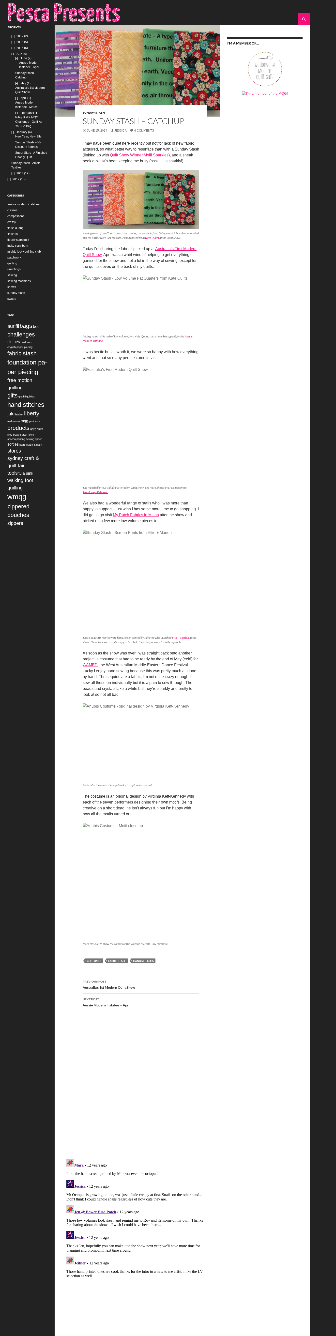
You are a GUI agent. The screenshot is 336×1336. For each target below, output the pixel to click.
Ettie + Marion (180, 637)
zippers (15, 523)
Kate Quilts (152, 238)
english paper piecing (19, 347)
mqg (24, 421)
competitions (15, 216)
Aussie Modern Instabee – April (107, 1002)
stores (14, 451)
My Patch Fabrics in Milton (136, 515)
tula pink (25, 473)
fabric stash (117, 960)
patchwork (14, 257)
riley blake (13, 434)
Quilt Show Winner (126, 155)
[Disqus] (137, 1084)
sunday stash (94, 112)
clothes (13, 341)
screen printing (16, 439)
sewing (12, 275)
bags (26, 326)
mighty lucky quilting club (24, 251)
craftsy (11, 222)
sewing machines (19, 281)
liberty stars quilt (18, 240)
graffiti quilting (26, 396)
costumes (94, 960)
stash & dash (34, 444)
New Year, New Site (28, 136)
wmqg (16, 497)
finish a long (15, 228)
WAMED (90, 665)
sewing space (34, 439)
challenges (21, 334)
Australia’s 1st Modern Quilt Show (109, 984)
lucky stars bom (17, 245)
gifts (12, 395)
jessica (120, 130)
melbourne (13, 421)
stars (22, 444)
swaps (11, 299)
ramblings (14, 269)
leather (19, 414)
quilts (40, 428)
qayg (33, 428)
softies (13, 444)
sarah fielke (27, 434)
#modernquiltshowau (95, 492)
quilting (12, 263)
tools (12, 473)
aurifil (13, 326)
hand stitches (143, 960)
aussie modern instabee (23, 204)
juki (11, 413)
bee (36, 326)
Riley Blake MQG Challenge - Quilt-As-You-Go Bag (29, 122)
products (18, 428)
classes (12, 210)
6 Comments (144, 130)
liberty (31, 413)
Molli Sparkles (156, 155)
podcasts (34, 421)
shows (11, 287)
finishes (12, 234)
